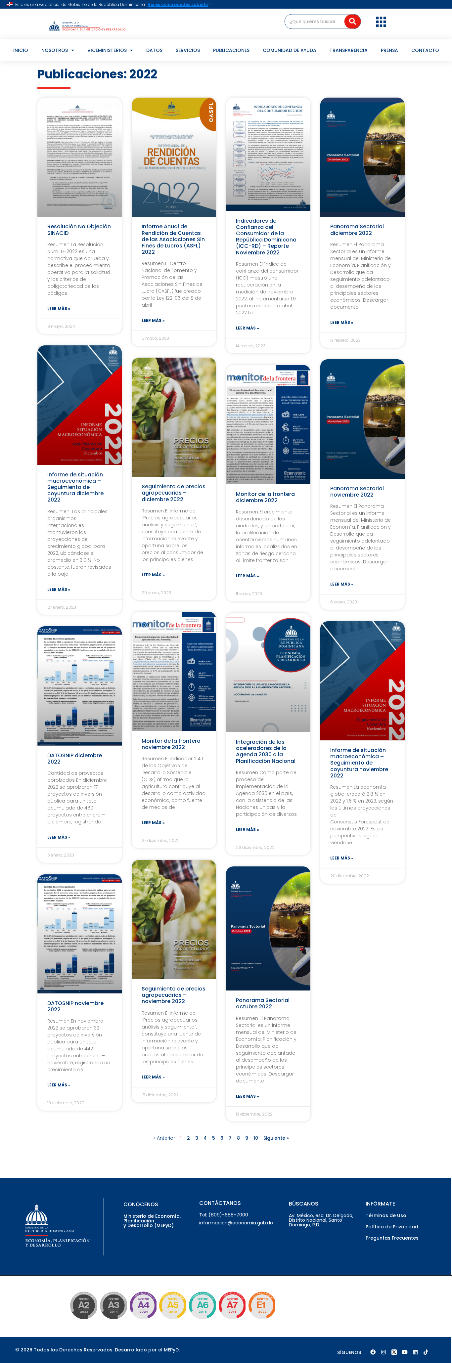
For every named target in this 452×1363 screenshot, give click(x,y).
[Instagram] (383, 1352)
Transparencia (349, 50)
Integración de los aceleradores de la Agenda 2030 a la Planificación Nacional (265, 751)
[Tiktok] (426, 1352)
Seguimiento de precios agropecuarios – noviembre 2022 (173, 995)
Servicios (188, 50)
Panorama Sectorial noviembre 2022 (357, 492)
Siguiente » (276, 1138)
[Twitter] (394, 1352)
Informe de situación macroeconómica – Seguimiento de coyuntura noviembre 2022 (359, 762)
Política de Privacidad (392, 1226)
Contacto (425, 50)
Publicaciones (231, 50)
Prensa (389, 50)
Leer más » (58, 308)
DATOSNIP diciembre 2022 (74, 759)
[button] (381, 21)
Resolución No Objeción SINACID (79, 230)
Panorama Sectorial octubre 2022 (263, 1003)
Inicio (20, 50)
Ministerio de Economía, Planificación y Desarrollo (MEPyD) (152, 1221)
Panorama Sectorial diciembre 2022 (357, 230)
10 (255, 1138)
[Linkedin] (415, 1352)
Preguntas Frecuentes (392, 1238)
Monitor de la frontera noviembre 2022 (171, 744)
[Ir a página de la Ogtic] (82, 1320)
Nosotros (54, 50)
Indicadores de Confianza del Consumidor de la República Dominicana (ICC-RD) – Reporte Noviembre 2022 (266, 236)
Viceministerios (107, 50)
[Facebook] (373, 1352)
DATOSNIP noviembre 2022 (75, 1006)
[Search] (352, 21)
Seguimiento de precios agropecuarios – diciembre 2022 (173, 493)
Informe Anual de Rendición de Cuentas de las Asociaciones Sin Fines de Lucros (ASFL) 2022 (173, 239)
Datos (154, 50)
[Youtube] (404, 1352)
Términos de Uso (386, 1215)
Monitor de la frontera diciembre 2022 (265, 497)
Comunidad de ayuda (289, 50)
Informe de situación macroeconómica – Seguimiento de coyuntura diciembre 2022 (75, 487)
